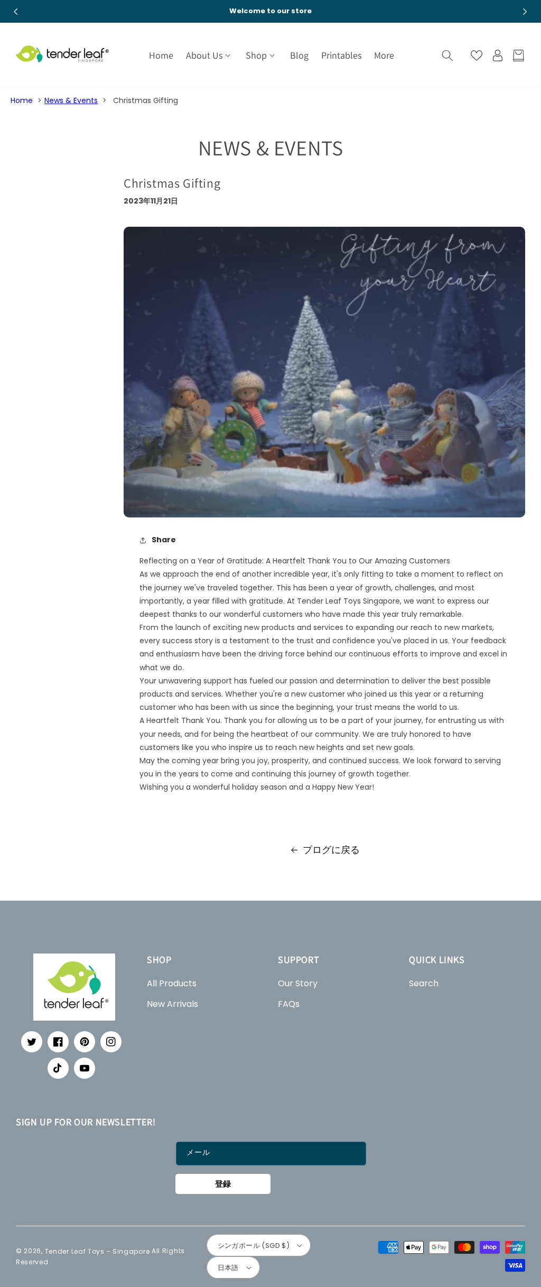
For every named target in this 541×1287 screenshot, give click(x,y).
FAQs (289, 1004)
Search (424, 983)
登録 (223, 1183)
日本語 (228, 1268)
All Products (172, 983)
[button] (209, 55)
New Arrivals (172, 1004)
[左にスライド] (15, 11)
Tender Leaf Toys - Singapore (97, 1250)
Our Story (298, 983)
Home (22, 100)
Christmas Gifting (145, 100)
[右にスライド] (525, 11)
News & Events (71, 100)
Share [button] (164, 539)
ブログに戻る (331, 849)
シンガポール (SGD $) (254, 1245)
